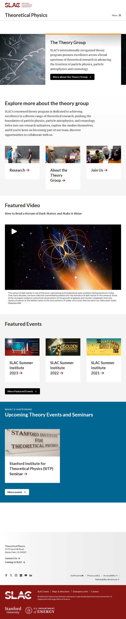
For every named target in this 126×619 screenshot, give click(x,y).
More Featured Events (20, 391)
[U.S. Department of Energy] (39, 610)
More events (15, 492)
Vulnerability (106, 579)
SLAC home (43, 591)
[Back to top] (119, 609)
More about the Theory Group (70, 76)
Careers (95, 591)
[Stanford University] (13, 610)
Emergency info (80, 591)
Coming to (13, 562)
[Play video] (63, 257)
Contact (11, 558)
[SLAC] (18, 595)
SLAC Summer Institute (21, 368)
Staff (76, 575)
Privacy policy (93, 575)
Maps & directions (61, 591)
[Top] (119, 566)
